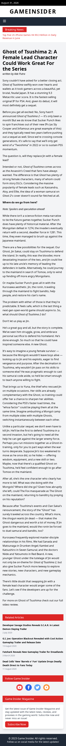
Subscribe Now (17, 724)
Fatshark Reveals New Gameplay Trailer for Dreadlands (33, 651)
